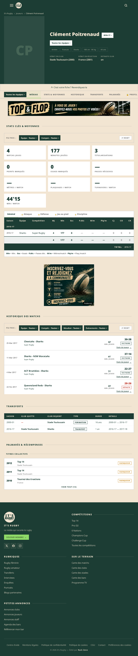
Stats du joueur (123, 347)
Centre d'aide (13, 645)
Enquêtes (8, 582)
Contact (101, 645)
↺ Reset (126, 138)
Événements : (96, 328)
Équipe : (28, 138)
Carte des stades (80, 572)
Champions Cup (80, 535)
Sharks (50, 429)
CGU (93, 645)
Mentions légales (30, 645)
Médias (33, 94)
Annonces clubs (12, 609)
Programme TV (79, 582)
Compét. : (50, 328)
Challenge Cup (79, 540)
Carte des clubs (79, 567)
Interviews (9, 577)
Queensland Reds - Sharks (38, 385)
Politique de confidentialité (53, 645)
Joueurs (19, 13)
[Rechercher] (126, 5)
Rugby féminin (11, 562)
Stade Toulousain (56, 422)
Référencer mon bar (14, 629)
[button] (69, 343)
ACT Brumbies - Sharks (36, 370)
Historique (77, 94)
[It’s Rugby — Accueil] (9, 517)
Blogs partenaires (13, 592)
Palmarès (114, 94)
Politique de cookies (78, 645)
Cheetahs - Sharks (33, 341)
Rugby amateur (12, 567)
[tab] (11, 214)
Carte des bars (79, 577)
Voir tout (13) (68, 487)
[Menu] (11, 5)
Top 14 (75, 520)
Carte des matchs (80, 562)
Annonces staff (11, 619)
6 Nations (76, 530)
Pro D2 (75, 525)
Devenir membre (16, 537)
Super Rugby (29, 345)
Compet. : (50, 138)
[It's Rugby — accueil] (19, 5)
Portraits (8, 587)
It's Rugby (8, 13)
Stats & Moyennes (54, 94)
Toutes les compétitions (83, 545)
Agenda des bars (12, 624)
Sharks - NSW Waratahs (37, 356)
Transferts (96, 94)
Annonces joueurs (13, 614)
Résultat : (72, 328)
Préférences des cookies (119, 645)
